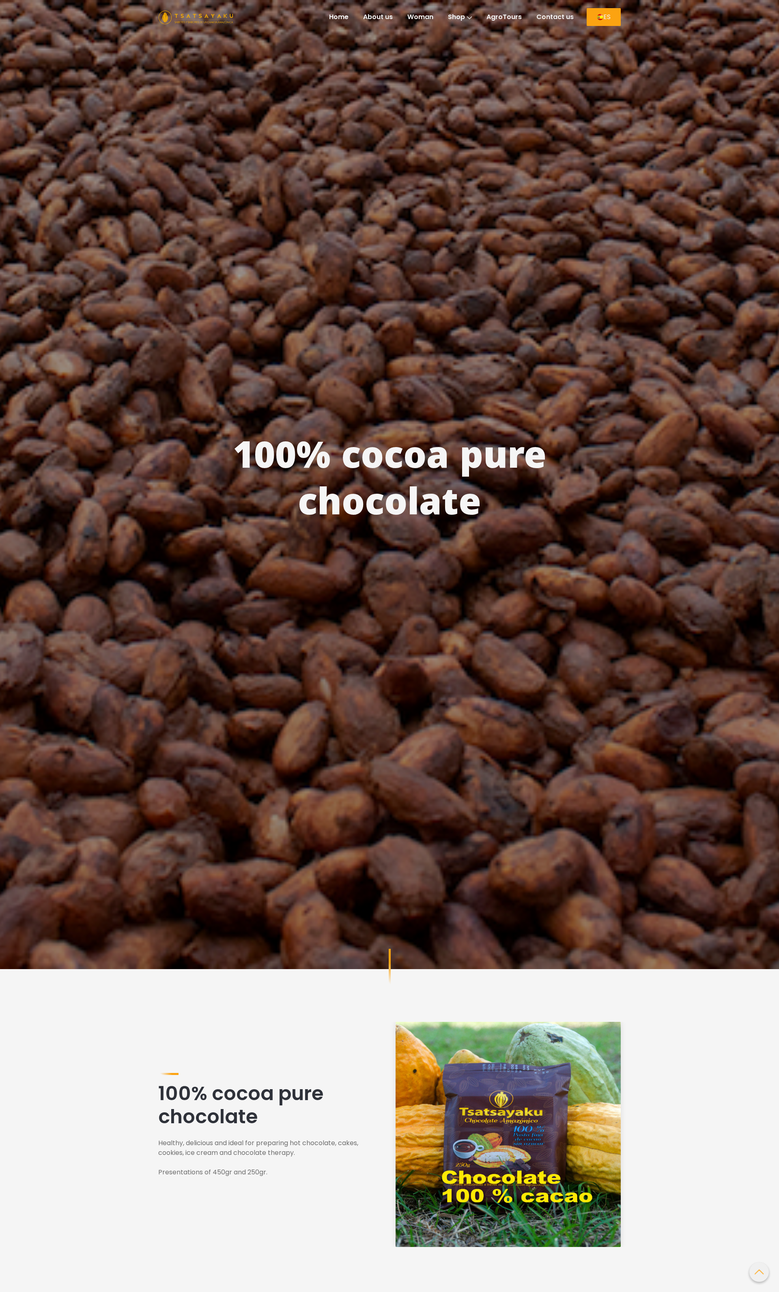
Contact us (555, 16)
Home (339, 16)
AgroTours (504, 16)
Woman (420, 16)
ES (607, 16)
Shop (456, 16)
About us (378, 16)
